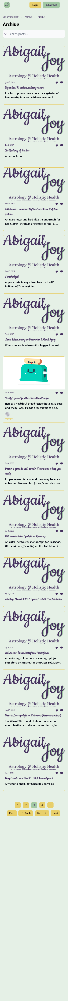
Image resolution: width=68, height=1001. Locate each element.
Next (40, 813)
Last (55, 813)
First (12, 813)
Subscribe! (51, 4)
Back (28, 813)
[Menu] (63, 4)
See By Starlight (11, 16)
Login (35, 4)
